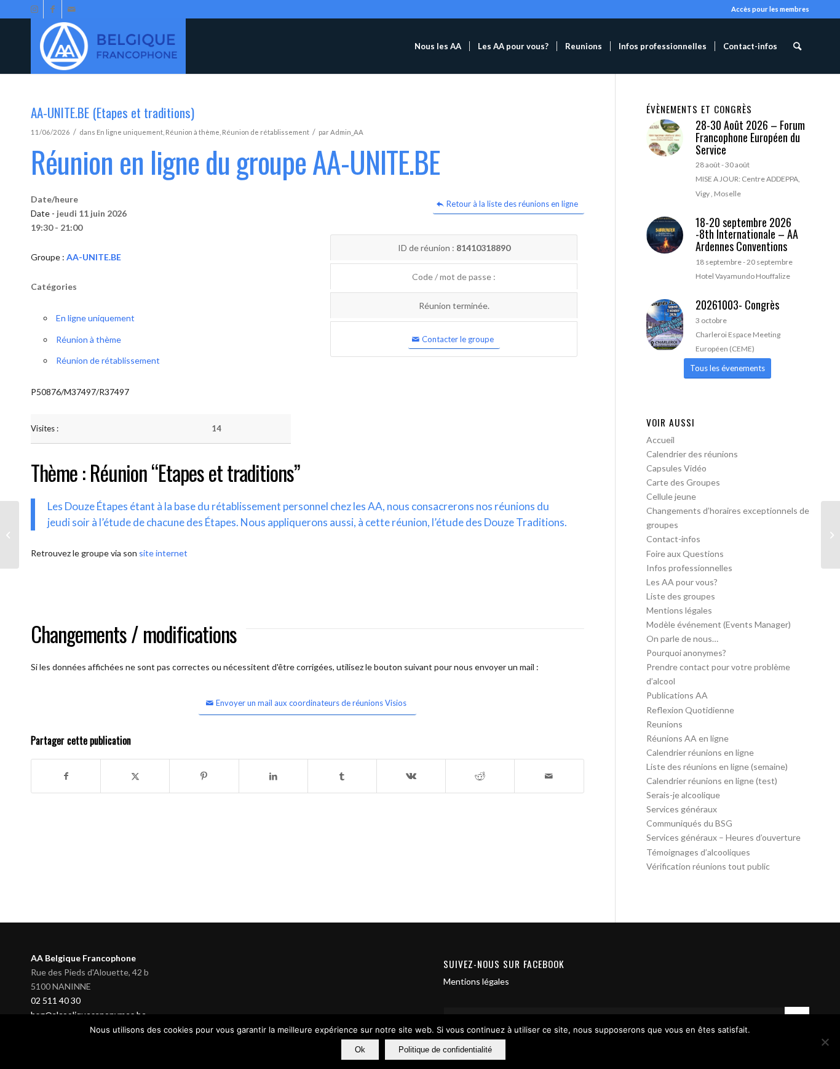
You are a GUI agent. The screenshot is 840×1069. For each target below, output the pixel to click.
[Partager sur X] (135, 776)
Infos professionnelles (689, 568)
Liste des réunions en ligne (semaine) (717, 766)
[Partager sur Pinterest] (204, 776)
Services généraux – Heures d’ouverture (723, 837)
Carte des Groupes (683, 482)
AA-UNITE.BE (93, 257)
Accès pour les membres (770, 9)
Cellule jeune (671, 496)
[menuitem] (437, 46)
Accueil (660, 439)
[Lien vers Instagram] (34, 9)
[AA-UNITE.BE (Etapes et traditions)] (9, 535)
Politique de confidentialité (445, 1049)
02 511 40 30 (56, 1000)
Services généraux (681, 809)
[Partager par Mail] (549, 776)
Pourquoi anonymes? (686, 652)
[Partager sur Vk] (411, 776)
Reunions (664, 724)
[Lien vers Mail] (71, 9)
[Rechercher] (797, 46)
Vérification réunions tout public (708, 866)
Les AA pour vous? (682, 582)
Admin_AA (346, 132)
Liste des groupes (680, 596)
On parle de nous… (682, 638)
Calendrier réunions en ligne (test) (711, 780)
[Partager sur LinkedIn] (273, 776)
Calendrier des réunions (692, 454)
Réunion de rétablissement (265, 132)
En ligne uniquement (130, 132)
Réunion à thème (192, 132)
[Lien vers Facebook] (52, 9)
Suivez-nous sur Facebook (504, 964)
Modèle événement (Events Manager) (718, 624)
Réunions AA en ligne (687, 738)
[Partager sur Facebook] (65, 776)
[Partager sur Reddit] (480, 776)
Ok (360, 1049)
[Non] (824, 1042)
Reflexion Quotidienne (690, 710)
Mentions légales (679, 610)
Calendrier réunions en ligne (700, 752)
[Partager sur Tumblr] (342, 776)
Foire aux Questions (685, 553)
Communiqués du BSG (689, 823)
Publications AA (677, 695)
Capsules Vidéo (676, 468)
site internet (163, 553)
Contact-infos (673, 539)
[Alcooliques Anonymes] (108, 46)
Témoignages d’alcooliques (698, 852)
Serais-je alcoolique (683, 795)
